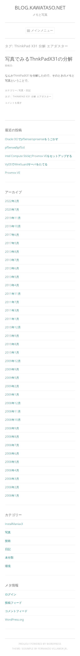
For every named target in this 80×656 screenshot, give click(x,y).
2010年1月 (12, 352)
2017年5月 (12, 243)
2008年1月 (12, 495)
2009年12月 (13, 361)
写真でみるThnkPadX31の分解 (39, 58)
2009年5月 (12, 377)
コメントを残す (13, 102)
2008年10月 (13, 420)
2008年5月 (12, 462)
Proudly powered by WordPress (40, 643)
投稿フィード (13, 602)
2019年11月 (13, 218)
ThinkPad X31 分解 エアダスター (32, 96)
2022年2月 (12, 201)
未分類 (9, 557)
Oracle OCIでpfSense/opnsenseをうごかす (31, 139)
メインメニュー (42, 30)
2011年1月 (12, 319)
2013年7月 (12, 260)
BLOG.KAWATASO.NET (40, 7)
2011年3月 (12, 310)
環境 (8, 566)
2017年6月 (12, 235)
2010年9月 (12, 336)
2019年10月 (13, 226)
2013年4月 (12, 285)
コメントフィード (16, 611)
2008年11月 (13, 411)
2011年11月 (13, 293)
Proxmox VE (12, 172)
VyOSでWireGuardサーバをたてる (26, 164)
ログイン (10, 594)
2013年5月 (12, 277)
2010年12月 (13, 327)
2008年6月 (12, 453)
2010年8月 (12, 344)
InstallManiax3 (14, 524)
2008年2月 (12, 487)
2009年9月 (12, 369)
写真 (21, 90)
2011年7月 (12, 302)
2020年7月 (12, 209)
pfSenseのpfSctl (15, 147)
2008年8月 (12, 436)
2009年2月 (12, 386)
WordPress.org (14, 619)
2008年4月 (12, 470)
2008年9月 (12, 428)
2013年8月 (12, 251)
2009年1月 (12, 394)
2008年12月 (13, 403)
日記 (28, 90)
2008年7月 (12, 445)
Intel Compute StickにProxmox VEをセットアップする (38, 156)
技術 (8, 541)
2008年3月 (12, 478)
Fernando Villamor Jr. (52, 648)
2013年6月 (12, 268)
